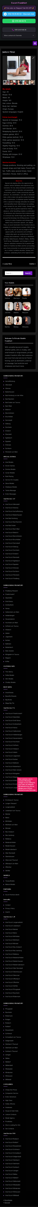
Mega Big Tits (9, 703)
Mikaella (25, 327)
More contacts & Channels (13, 35)
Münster (8, 828)
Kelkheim (8, 644)
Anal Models (9, 462)
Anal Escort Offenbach (12, 979)
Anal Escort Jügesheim (12, 756)
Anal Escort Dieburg (11, 546)
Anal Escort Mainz (11, 933)
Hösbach (8, 629)
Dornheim (8, 427)
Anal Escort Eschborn (12, 571)
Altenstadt (8, 385)
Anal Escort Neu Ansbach (13, 947)
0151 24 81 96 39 (20, 30)
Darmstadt (8, 420)
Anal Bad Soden (10, 525)
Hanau (7, 608)
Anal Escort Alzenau (11, 508)
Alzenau (8, 388)
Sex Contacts (9, 1128)
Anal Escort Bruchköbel (12, 539)
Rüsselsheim (9, 1030)
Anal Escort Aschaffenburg (14, 511)
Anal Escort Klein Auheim (13, 770)
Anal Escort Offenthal (12, 982)
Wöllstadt (8, 1079)
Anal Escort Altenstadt (12, 504)
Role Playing (9, 476)
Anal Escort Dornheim (12, 550)
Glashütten (8, 598)
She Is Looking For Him (12, 1125)
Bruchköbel (9, 416)
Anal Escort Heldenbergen (13, 734)
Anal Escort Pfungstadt (12, 989)
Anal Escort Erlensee (12, 568)
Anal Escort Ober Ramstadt (14, 968)
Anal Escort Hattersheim (13, 731)
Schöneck (8, 1033)
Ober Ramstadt (10, 853)
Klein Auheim (9, 651)
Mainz (7, 817)
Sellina (7, 298)
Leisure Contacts (10, 1114)
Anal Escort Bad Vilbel (12, 529)
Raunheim (8, 1012)
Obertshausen (9, 856)
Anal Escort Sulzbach (12, 1167)
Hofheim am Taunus (11, 626)
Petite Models (9, 675)
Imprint (7, 912)
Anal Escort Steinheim (12, 1163)
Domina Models (10, 469)
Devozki (7, 1202)
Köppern (8, 658)
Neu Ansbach (9, 832)
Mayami (25, 312)
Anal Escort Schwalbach (13, 1153)
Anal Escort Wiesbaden (12, 1185)
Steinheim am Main (11, 1047)
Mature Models (10, 884)
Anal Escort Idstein (11, 752)
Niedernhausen (10, 846)
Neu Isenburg (9, 835)
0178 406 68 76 (20, 21)
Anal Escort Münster (11, 943)
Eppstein (8, 441)
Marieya (17, 298)
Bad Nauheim (9, 399)
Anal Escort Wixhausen (12, 1192)
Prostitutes (8, 1121)
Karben (7, 640)
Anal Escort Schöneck (12, 1149)
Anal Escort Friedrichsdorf (13, 713)
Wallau (7, 1058)
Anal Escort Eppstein (12, 564)
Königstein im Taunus (12, 654)
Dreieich (8, 431)
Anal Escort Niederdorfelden (14, 957)
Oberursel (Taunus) (11, 860)
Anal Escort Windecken (12, 1188)
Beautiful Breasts (10, 696)
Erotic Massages (10, 494)
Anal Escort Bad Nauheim (13, 522)
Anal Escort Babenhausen (13, 515)
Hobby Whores (10, 1104)
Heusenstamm (10, 619)
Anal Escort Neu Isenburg (13, 950)
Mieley (16, 327)
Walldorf (8, 1062)
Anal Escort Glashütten (12, 717)
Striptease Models (11, 487)
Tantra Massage (10, 490)
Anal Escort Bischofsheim (13, 536)
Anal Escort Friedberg (12, 578)
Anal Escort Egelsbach (12, 561)
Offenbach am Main (11, 863)
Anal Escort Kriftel (11, 780)
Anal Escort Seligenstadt (13, 1156)
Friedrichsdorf (9, 594)
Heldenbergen (9, 615)
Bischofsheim (9, 413)
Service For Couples (11, 480)
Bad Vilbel (8, 406)
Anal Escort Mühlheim (12, 940)
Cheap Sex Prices (11, 1090)
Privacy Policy (10, 908)
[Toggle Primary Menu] (35, 43)
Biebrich (8, 409)
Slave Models (9, 483)
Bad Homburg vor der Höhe (14, 395)
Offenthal (8, 867)
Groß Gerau (9, 601)
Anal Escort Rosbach (12, 1139)
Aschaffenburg (10, 381)
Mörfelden (8, 821)
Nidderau (8, 839)
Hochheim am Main (11, 622)
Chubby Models (10, 682)
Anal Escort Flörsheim (12, 575)
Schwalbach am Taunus (13, 1037)
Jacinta (7, 312)
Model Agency (10, 1118)
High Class (8, 1100)
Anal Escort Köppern (11, 777)
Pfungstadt (8, 1009)
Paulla (24, 298)
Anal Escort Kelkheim (12, 763)
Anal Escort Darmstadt (12, 543)
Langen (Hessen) (11, 803)
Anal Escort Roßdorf (11, 1142)
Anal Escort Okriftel (11, 986)
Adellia (16, 312)
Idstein (7, 633)
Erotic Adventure (10, 1097)
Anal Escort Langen (11, 787)
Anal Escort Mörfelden (12, 936)
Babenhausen (9, 392)
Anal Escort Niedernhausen (14, 961)
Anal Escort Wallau (11, 1174)
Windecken (9, 1072)
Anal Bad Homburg (11, 518)
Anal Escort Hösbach (12, 749)
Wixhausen (8, 1076)
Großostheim (9, 605)
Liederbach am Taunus (12, 810)
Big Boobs (8, 699)
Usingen (8, 1055)
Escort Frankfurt (19, 3)
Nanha (7, 327)
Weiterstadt (9, 1065)
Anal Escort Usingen (11, 1170)
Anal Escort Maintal (11, 929)
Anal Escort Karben (11, 759)
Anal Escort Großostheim (13, 724)
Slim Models (9, 679)
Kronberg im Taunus (11, 800)
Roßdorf (8, 1026)
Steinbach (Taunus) (11, 1044)
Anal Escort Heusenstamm (13, 738)
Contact (7, 905)
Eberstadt (8, 434)
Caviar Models (10, 473)
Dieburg (7, 423)
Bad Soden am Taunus (12, 402)
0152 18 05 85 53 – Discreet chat (21, 14)
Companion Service (11, 1093)
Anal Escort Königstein (12, 773)
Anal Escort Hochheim (12, 741)
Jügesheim (8, 636)
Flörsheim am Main (11, 452)
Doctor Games (10, 466)
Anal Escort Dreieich (11, 554)
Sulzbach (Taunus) (11, 1051)
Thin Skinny (9, 672)
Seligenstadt (9, 1040)
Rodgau (7, 1019)
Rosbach (8, 1023)
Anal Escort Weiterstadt (12, 1181)
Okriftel (7, 870)
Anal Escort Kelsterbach (13, 766)
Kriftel (7, 661)
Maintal (7, 814)
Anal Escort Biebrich (11, 532)
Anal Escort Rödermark (12, 996)
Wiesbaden (9, 1069)
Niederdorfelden (10, 842)
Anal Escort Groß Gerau (13, 720)
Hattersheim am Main (12, 612)
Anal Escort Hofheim (12, 745)
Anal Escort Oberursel (12, 975)
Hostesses (8, 1107)
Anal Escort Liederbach (12, 926)
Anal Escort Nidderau (12, 954)
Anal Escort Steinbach (12, 1160)
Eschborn (8, 448)
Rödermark (8, 1016)
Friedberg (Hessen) (11, 591)
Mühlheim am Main (11, 824)
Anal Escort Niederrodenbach (14, 965)
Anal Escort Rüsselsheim (13, 1146)
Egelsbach (8, 438)
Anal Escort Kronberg (12, 784)
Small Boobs (9, 692)
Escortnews (8, 1200)
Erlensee (8, 445)
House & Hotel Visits (11, 1111)
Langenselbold (10, 807)
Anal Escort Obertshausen (13, 972)
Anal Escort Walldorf (11, 1178)
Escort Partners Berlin (12, 894)
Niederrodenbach (11, 849)
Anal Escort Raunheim (12, 993)
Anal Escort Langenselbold (13, 922)
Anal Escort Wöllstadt (12, 1195)
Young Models (9, 881)
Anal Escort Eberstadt (12, 557)
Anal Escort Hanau (11, 727)
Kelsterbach (9, 647)
